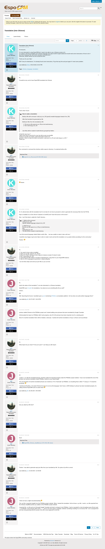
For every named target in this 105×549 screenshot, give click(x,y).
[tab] (8, 36)
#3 (98, 108)
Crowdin (29, 288)
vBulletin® (52, 540)
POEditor (54, 296)
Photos (26, 36)
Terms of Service (78, 534)
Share (12, 63)
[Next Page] (86, 40)
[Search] (98, 8)
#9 (98, 309)
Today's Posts (8, 18)
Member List (26, 18)
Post (12, 66)
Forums (7, 15)
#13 (98, 435)
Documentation (38, 534)
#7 (98, 247)
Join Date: (8, 58)
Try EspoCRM (15, 15)
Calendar (33, 18)
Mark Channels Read (17, 18)
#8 (98, 280)
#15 (98, 497)
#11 (98, 372)
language (29, 69)
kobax (28, 64)
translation (35, 69)
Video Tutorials (59, 534)
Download (66, 534)
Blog (72, 534)
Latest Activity (17, 36)
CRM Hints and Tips (48, 534)
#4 (98, 146)
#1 (98, 45)
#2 (98, 75)
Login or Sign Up (95, 1)
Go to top (95, 534)
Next (97, 527)
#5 (98, 179)
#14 (98, 464)
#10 (98, 339)
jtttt (27, 299)
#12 (98, 402)
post (44, 296)
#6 (98, 209)
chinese (25, 69)
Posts (8, 36)
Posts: (7, 60)
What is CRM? (28, 534)
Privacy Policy (88, 534)
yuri (28, 470)
